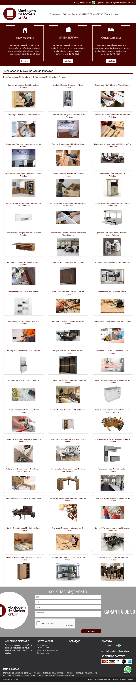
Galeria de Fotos (70, 14)
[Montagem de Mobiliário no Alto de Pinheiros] (23, 364)
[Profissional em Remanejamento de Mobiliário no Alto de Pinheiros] (23, 483)
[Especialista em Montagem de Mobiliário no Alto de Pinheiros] (112, 217)
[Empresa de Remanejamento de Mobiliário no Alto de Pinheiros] (112, 158)
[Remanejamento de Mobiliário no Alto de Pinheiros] (112, 483)
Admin (130, 679)
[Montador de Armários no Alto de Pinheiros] (68, 276)
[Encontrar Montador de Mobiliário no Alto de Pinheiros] (68, 187)
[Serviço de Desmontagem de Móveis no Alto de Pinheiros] (112, 512)
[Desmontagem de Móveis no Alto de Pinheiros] (23, 128)
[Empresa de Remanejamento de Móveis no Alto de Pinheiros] (23, 187)
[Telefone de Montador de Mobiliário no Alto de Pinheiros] (68, 571)
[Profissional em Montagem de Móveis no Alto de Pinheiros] (112, 453)
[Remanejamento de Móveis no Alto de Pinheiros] (23, 512)
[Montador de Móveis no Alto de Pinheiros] (112, 305)
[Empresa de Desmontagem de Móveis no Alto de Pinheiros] (112, 128)
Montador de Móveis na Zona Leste (82, 672)
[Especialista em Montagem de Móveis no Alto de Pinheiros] (23, 246)
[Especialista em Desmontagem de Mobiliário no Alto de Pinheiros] (23, 217)
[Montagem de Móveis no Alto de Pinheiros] (23, 394)
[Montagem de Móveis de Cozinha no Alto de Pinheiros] (112, 364)
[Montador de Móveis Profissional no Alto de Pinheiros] (68, 335)
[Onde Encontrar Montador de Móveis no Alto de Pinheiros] (112, 394)
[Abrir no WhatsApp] (93, 2)
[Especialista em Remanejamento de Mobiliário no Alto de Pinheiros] (68, 246)
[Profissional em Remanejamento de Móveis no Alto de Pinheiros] (68, 483)
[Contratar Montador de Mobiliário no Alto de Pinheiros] (23, 99)
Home (5, 77)
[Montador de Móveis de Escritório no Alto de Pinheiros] (68, 305)
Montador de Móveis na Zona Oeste (22, 77)
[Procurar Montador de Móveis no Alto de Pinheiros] (68, 423)
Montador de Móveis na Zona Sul (17, 672)
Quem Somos (55, 14)
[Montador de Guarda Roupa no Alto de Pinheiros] (112, 276)
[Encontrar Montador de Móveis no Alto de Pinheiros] (112, 187)
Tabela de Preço (111, 14)
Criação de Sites (119, 679)
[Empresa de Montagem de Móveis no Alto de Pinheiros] (68, 158)
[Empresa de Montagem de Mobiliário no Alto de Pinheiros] (23, 158)
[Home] (19, 13)
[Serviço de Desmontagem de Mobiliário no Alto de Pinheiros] (68, 512)
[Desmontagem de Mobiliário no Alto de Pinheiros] (112, 99)
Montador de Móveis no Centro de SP (19, 675)
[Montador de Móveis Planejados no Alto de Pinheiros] (23, 335)
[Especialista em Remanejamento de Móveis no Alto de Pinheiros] (112, 246)
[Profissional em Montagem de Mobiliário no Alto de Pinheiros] (68, 453)
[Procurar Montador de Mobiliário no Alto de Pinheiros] (23, 423)
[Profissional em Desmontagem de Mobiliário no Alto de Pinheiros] (112, 423)
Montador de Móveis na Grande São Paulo (56, 675)
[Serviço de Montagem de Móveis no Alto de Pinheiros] (68, 542)
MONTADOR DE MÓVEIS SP (90, 14)
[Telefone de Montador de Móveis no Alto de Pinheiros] (112, 571)
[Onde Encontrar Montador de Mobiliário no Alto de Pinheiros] (68, 394)
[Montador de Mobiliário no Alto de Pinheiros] (23, 305)
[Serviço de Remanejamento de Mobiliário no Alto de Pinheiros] (112, 542)
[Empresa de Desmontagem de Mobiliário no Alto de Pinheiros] (68, 128)
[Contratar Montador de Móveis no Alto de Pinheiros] (68, 99)
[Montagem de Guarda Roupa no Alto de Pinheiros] (112, 335)
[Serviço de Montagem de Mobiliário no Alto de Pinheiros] (23, 542)
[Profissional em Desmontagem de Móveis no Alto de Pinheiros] (23, 453)
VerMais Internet (103, 679)
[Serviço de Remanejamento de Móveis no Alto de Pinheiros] (23, 571)
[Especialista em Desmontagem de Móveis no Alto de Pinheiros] (68, 217)
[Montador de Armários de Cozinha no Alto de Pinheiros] (23, 276)
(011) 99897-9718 (82, 2)
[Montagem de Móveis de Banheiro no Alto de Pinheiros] (68, 364)
